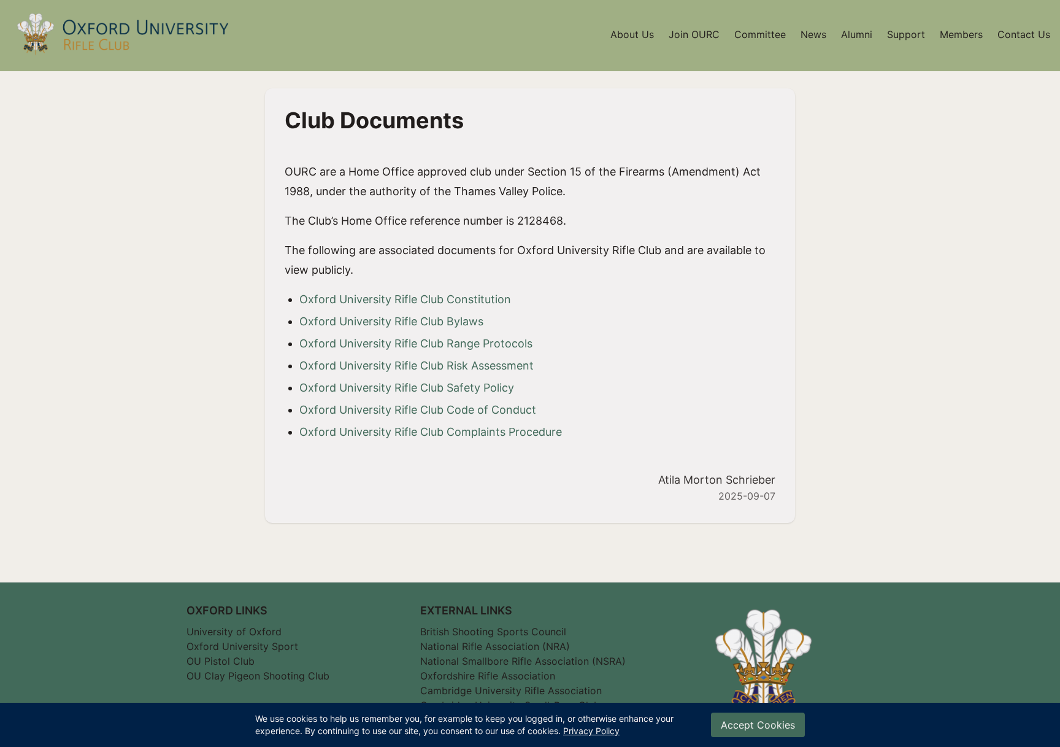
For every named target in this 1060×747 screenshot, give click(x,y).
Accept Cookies (758, 725)
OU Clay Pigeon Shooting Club (257, 676)
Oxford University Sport (242, 646)
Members (961, 34)
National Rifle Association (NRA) (495, 646)
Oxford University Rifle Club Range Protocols (415, 343)
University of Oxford (234, 631)
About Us (632, 34)
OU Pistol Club (220, 661)
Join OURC (694, 34)
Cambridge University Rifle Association (511, 691)
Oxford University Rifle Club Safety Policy (406, 387)
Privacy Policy (591, 731)
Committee (760, 34)
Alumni (856, 34)
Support (906, 34)
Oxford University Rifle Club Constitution (405, 299)
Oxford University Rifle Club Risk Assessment (416, 365)
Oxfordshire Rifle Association (487, 676)
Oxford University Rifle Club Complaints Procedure (430, 431)
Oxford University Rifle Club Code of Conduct (417, 409)
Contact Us (1023, 34)
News (813, 34)
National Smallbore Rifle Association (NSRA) (523, 661)
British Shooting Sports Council (493, 631)
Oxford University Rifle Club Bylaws (391, 321)
